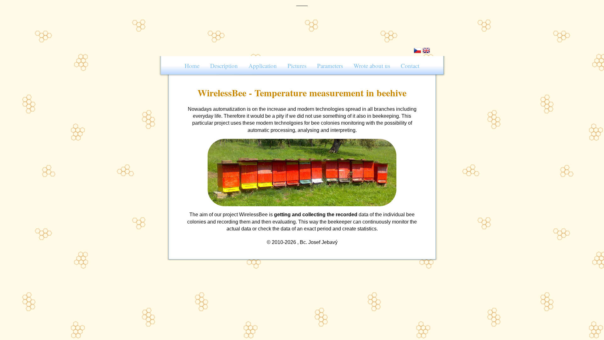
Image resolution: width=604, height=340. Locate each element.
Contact (410, 66)
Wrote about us (372, 66)
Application (263, 66)
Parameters (330, 66)
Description (224, 66)
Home (192, 66)
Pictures (297, 66)
